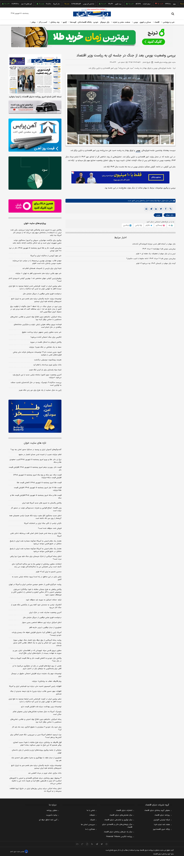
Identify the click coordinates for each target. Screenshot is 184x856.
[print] (146, 209)
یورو (158, 4)
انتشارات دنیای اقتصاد (124, 810)
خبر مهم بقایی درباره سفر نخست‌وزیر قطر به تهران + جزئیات (38, 273)
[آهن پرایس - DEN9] (34, 135)
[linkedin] (156, 209)
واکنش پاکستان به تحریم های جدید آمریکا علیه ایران (41, 503)
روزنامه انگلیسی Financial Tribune (119, 836)
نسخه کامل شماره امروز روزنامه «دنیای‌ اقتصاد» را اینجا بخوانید (35, 96)
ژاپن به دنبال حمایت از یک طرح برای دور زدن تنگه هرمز (40, 390)
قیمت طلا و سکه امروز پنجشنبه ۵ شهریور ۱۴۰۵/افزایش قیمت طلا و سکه (35, 496)
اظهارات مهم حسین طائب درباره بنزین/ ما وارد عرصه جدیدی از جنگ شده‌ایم (35, 692)
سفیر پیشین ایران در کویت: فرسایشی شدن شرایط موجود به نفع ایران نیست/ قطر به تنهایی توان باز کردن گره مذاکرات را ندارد (35, 287)
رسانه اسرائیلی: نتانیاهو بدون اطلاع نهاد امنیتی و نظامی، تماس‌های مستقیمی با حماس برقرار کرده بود (35, 318)
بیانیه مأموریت (51, 815)
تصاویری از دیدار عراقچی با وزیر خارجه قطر (45, 627)
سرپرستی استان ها (88, 824)
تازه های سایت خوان (35, 443)
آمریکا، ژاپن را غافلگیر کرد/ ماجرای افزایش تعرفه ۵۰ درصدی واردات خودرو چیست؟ (36, 634)
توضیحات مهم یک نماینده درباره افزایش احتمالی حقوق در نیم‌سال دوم (36, 675)
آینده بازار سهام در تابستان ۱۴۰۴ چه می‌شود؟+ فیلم (156, 263)
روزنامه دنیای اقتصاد (162, 815)
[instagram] (107, 844)
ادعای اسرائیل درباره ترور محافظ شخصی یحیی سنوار (41, 622)
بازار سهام (169, 215)
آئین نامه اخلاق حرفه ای (48, 820)
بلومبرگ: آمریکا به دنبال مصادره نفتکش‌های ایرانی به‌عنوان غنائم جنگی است (37, 713)
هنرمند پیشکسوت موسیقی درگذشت (47, 360)
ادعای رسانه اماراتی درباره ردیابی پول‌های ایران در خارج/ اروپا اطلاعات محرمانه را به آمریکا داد (35, 790)
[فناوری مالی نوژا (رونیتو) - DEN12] (34, 416)
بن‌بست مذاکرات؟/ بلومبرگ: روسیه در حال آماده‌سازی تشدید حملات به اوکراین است (36, 384)
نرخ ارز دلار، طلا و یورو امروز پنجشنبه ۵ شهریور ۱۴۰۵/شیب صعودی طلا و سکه (35, 461)
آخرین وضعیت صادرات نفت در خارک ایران (45, 612)
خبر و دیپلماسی (168, 22)
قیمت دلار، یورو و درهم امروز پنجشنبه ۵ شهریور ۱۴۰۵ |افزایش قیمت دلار (35, 468)
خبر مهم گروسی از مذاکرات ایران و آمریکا (45, 255)
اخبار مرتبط (120, 238)
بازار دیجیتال (104, 22)
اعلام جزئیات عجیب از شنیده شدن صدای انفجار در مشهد (39, 454)
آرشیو (64, 22)
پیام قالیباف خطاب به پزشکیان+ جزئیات (46, 681)
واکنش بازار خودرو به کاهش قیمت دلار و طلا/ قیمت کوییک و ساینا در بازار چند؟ (36, 659)
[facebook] (166, 209)
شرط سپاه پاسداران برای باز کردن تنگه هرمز (45, 370)
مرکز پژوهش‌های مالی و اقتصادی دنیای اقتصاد (117, 825)
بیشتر (33, 22)
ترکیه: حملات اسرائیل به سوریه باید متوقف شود (43, 599)
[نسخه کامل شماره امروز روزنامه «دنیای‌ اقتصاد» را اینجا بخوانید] (34, 74)
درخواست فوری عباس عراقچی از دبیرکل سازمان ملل (42, 293)
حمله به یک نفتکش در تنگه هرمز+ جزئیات (45, 347)
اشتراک (92, 820)
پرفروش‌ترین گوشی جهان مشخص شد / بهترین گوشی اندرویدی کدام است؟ (35, 279)
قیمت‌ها (73, 22)
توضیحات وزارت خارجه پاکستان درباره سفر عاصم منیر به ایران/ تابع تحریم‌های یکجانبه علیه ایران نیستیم (36, 300)
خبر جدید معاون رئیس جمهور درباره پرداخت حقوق (41, 332)
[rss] (92, 844)
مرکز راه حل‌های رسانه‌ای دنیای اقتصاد (118, 832)
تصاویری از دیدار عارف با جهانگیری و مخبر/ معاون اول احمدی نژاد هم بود (36, 759)
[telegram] (151, 209)
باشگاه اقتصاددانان (85, 22)
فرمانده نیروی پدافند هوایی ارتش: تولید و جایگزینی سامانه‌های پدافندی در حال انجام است (37, 326)
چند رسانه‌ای (55, 22)
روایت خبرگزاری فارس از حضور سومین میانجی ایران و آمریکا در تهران (35, 584)
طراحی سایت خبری (19, 852)
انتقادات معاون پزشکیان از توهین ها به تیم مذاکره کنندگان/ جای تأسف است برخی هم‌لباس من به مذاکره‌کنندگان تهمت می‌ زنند (36, 565)
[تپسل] (72, 172)
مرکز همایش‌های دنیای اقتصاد (121, 815)
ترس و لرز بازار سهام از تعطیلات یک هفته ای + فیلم (156, 253)
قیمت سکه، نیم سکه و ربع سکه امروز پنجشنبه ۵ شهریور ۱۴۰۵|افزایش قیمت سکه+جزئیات (37, 476)
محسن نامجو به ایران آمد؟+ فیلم (48, 571)
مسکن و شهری (145, 22)
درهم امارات (130, 4)
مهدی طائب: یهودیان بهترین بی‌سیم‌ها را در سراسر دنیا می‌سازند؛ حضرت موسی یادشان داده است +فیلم (36, 262)
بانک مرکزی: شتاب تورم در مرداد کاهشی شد (44, 773)
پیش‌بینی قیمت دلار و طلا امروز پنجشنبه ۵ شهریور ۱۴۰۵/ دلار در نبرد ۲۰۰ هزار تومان (35, 249)
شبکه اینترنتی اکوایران (162, 820)
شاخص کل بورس (72, 4)
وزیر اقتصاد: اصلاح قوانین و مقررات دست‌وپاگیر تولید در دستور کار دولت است (36, 509)
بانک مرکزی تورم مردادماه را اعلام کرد (47, 365)
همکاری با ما (90, 829)
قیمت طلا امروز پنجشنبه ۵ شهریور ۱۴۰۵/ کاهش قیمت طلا (39, 482)
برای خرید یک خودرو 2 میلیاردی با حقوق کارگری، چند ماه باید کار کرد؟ (36, 728)
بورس (135, 22)
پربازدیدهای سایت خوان (35, 223)
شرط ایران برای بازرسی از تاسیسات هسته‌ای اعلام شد (41, 268)
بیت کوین (102, 4)
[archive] (77, 844)
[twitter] (161, 209)
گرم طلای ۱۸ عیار (10, 4)
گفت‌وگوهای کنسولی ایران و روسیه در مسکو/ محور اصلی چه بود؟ (36, 449)
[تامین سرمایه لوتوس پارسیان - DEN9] (34, 173)
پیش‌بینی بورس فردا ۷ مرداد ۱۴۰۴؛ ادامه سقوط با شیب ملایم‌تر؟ (151, 258)
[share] (87, 844)
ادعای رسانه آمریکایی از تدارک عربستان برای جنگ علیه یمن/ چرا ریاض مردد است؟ (35, 557)
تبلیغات (92, 815)
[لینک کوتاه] (170, 209)
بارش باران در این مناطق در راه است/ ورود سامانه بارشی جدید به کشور (36, 578)
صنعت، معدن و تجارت (121, 22)
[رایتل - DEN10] (34, 206)
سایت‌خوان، (165, 200)
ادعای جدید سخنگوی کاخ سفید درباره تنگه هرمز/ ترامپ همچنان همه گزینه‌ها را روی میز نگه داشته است (35, 517)
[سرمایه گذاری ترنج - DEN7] (92, 37)
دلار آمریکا (40, 4)
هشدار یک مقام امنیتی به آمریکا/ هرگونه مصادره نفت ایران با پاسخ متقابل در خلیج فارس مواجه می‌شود (35, 542)
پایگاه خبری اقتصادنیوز (161, 829)
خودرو (95, 22)
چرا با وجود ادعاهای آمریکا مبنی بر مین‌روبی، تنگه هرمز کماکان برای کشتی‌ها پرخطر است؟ (35, 736)
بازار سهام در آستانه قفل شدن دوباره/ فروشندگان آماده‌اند (154, 244)
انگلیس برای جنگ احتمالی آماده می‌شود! (46, 337)
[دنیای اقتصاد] (92, 13)
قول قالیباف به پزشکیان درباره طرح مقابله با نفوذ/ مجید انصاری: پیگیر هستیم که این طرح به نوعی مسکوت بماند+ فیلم (37, 743)
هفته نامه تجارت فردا (162, 824)
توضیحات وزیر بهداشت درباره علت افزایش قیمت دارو (41, 706)
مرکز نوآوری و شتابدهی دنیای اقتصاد (118, 820)
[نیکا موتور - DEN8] (34, 107)
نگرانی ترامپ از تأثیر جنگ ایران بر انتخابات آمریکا (42, 523)
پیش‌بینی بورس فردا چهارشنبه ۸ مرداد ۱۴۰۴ (159, 249)
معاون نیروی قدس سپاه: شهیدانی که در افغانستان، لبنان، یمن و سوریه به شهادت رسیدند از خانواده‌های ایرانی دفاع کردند (37, 652)
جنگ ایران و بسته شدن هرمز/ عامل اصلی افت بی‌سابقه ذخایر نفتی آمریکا (35, 534)
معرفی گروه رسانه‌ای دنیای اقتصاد (157, 810)
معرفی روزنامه (52, 810)
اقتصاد (156, 22)
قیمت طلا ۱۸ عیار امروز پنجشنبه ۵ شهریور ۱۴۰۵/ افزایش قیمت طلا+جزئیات (37, 489)
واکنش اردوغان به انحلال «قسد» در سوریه (45, 342)
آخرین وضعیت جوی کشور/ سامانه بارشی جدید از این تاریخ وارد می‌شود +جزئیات (37, 376)
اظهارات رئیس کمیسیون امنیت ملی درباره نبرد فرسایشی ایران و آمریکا (35, 686)
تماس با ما (91, 810)
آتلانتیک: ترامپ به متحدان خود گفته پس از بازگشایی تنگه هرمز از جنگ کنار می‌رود (36, 606)
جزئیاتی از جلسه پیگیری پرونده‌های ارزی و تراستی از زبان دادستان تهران (36, 751)
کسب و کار (42, 22)
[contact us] (82, 844)
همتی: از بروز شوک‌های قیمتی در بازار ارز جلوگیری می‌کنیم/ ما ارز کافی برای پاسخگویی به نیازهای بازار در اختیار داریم (36, 667)
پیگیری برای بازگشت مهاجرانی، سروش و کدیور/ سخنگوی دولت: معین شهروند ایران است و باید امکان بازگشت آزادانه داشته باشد (37, 241)
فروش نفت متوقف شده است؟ (49, 528)
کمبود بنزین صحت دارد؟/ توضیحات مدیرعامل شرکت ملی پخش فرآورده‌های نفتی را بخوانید (37, 353)
